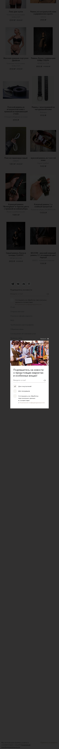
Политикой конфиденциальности (32, 403)
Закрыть (43, 339)
